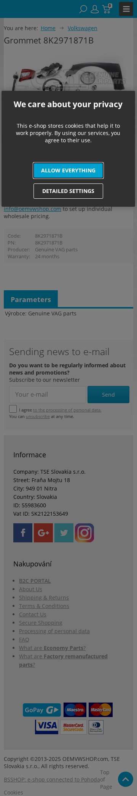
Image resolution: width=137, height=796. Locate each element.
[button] (68, 170)
